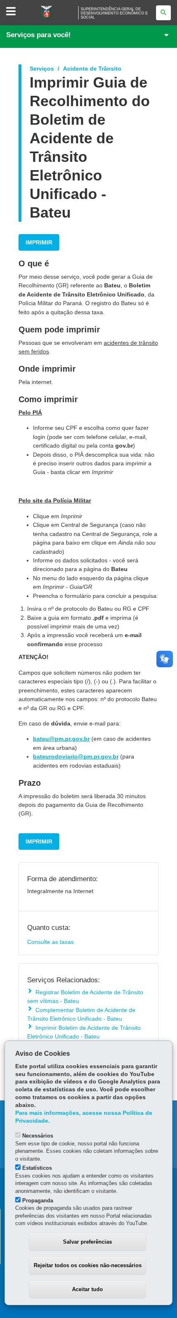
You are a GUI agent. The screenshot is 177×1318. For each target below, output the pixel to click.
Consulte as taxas (50, 942)
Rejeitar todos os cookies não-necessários (88, 1265)
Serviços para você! (38, 35)
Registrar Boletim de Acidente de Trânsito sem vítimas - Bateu (85, 996)
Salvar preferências (87, 1242)
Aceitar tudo (87, 1289)
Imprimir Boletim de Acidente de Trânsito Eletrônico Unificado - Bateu (84, 1032)
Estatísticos (37, 1168)
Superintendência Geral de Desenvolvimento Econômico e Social (114, 13)
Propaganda (37, 1200)
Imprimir (39, 242)
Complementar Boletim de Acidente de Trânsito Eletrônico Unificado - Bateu (81, 1014)
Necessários (37, 1136)
